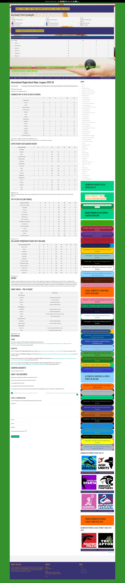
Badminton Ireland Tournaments (88, 91)
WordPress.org (84, 572)
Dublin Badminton (85, 114)
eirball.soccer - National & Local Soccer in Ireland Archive (97, 268)
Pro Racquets (78, 78)
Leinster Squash (85, 156)
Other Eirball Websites (86, 179)
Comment (13, 403)
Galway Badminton (86, 109)
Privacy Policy (85, 177)
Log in (82, 567)
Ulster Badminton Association (88, 135)
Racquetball (84, 158)
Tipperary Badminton (86, 131)
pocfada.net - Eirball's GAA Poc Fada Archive (96, 365)
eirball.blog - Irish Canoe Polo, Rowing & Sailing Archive (97, 431)
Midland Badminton (86, 120)
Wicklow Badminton (86, 124)
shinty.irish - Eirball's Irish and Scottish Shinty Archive (97, 408)
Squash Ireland (85, 152)
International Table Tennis (87, 162)
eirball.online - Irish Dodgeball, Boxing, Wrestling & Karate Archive (97, 426)
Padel (83, 165)
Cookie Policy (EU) (86, 175)
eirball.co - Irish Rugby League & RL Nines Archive (97, 306)
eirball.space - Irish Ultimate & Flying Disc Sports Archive (97, 402)
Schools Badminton (86, 101)
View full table (111, 58)
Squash (67, 78)
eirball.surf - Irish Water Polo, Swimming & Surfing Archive (97, 348)
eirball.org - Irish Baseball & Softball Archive (96, 245)
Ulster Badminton (57, 78)
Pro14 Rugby (43, 86)
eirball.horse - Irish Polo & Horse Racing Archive (97, 436)
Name (12, 419)
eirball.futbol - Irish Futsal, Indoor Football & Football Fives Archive (97, 336)
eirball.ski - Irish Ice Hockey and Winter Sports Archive (97, 240)
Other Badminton (85, 97)
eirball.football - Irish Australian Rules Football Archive (97, 310)
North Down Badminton (87, 139)
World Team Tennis (86, 169)
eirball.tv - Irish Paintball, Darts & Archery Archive (97, 397)
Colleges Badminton (86, 99)
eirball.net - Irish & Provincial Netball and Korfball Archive (97, 301)
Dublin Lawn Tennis (86, 145)
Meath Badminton (85, 118)
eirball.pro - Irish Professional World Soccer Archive (97, 316)
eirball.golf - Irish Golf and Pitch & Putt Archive (96, 327)
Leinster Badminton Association (88, 112)
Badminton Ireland (21, 78)
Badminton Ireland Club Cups (88, 93)
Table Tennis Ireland (86, 163)
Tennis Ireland (85, 148)
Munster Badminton (48, 78)
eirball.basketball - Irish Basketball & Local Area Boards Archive (97, 235)
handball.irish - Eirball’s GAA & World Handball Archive (97, 354)
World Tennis (85, 171)
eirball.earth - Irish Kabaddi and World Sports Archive (97, 414)
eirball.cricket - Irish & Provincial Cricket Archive (97, 285)
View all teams (111, 513)
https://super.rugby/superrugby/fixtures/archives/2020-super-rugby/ (57, 354)
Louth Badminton (85, 116)
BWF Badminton (85, 95)
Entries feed (83, 569)
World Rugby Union (74, 86)
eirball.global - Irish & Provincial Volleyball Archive (97, 256)
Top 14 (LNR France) (65, 86)
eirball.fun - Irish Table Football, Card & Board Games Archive (97, 386)
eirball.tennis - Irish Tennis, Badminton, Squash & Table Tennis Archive (97, 274)
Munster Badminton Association (88, 127)
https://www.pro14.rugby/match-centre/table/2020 (52, 351)
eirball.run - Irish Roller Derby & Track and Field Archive (97, 420)
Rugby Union (48, 86)
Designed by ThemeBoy (111, 580)
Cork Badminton (85, 129)
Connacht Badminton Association (89, 107)
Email (12, 423)
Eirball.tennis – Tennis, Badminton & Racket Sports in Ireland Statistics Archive (56, 69)
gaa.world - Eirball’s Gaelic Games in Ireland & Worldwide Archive (97, 223)
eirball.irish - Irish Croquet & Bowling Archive (96, 331)
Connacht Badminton (30, 78)
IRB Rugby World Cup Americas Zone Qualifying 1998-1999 (24, 393)
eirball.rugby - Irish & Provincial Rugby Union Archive (97, 262)
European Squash (85, 154)
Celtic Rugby (24, 86)
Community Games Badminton (88, 103)
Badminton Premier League (87, 89)
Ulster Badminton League (87, 141)
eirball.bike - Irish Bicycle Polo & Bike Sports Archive (97, 441)
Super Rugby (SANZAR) (56, 86)
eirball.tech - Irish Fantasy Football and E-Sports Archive (97, 392)
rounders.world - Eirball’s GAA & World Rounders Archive (97, 360)
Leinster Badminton (39, 78)
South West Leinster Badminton (88, 122)
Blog (15, 78)
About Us (84, 78)
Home (12, 78)
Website (13, 427)
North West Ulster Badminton (88, 137)
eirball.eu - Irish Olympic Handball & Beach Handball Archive (97, 342)
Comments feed (84, 570)
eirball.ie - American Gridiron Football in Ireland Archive (97, 229)
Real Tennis (84, 146)
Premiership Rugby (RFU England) (34, 86)
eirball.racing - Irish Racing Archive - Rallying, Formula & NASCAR (97, 447)
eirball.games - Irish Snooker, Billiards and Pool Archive (97, 322)
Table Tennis (72, 78)
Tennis (63, 78)
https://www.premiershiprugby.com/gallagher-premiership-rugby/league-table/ (29, 364)
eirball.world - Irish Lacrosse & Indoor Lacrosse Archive (97, 250)
